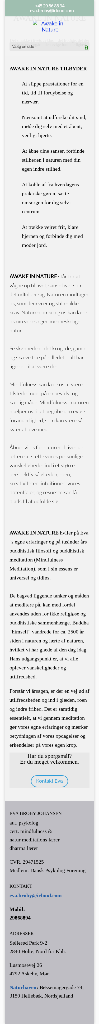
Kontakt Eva (49, 781)
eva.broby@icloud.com (36, 895)
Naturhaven (23, 987)
